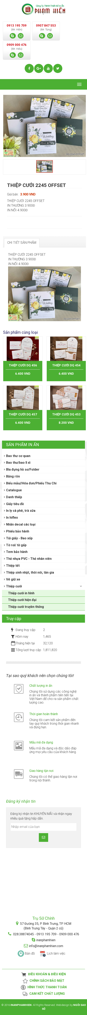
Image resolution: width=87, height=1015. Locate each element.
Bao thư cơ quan (17, 456)
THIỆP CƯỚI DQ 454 (66, 365)
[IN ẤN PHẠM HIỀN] (43, 9)
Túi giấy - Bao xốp (19, 538)
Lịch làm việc (56, 953)
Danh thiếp (13, 497)
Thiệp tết (12, 566)
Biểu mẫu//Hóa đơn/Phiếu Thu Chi (30, 483)
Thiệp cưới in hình (21, 593)
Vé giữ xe (12, 579)
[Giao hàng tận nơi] (19, 774)
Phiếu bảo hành (17, 531)
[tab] (21, 242)
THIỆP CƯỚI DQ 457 (23, 414)
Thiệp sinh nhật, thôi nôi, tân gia (29, 572)
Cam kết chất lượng (46, 994)
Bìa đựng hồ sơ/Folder (22, 469)
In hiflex (11, 517)
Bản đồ (30, 953)
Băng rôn (12, 476)
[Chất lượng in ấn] (19, 689)
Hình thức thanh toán (46, 987)
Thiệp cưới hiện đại (22, 600)
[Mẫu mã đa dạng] (19, 745)
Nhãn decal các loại (20, 524)
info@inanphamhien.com (46, 946)
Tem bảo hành (16, 552)
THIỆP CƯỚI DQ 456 (23, 365)
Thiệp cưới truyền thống (26, 607)
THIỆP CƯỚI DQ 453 (66, 414)
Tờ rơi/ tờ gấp (16, 545)
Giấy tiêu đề (14, 504)
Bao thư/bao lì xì (17, 463)
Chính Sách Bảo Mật (46, 981)
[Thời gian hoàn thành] (19, 717)
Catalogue (13, 490)
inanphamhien (45, 940)
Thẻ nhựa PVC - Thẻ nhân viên (28, 559)
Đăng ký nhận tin (21, 801)
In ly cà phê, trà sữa (20, 511)
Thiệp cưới (13, 586)
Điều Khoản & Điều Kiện (46, 974)
